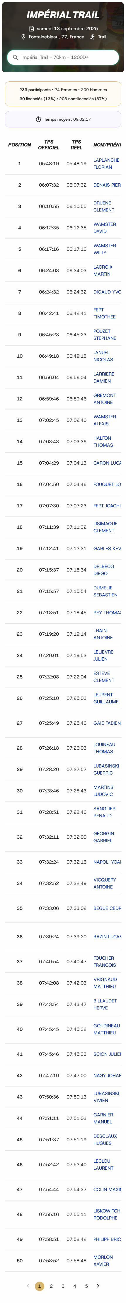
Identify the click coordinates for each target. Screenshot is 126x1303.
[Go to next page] (98, 1285)
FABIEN (107, 723)
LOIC (109, 484)
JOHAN (107, 1075)
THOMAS (108, 613)
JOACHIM (109, 506)
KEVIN (109, 548)
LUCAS (109, 463)
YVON (109, 292)
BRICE (108, 1239)
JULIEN (108, 1054)
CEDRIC (109, 908)
